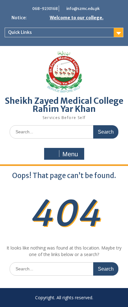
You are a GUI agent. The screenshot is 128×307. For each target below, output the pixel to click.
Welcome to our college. (76, 18)
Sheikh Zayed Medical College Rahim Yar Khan (64, 105)
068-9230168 (45, 8)
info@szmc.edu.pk (83, 8)
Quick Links (20, 32)
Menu (70, 154)
